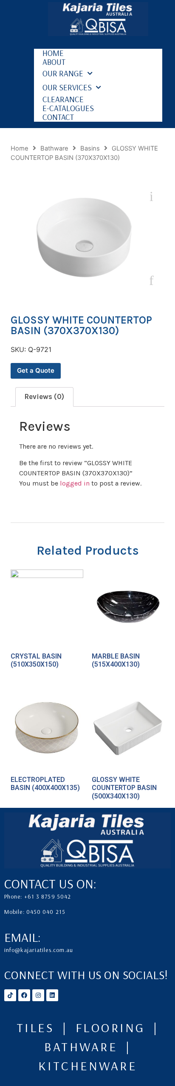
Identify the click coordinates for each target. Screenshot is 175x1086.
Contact (58, 117)
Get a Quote (35, 370)
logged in (75, 483)
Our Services (67, 87)
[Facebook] (24, 995)
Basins (90, 148)
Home (53, 53)
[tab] (44, 397)
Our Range (62, 73)
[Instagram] (38, 995)
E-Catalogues (68, 108)
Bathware (54, 148)
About (53, 62)
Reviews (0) (44, 396)
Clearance (63, 99)
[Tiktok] (10, 995)
